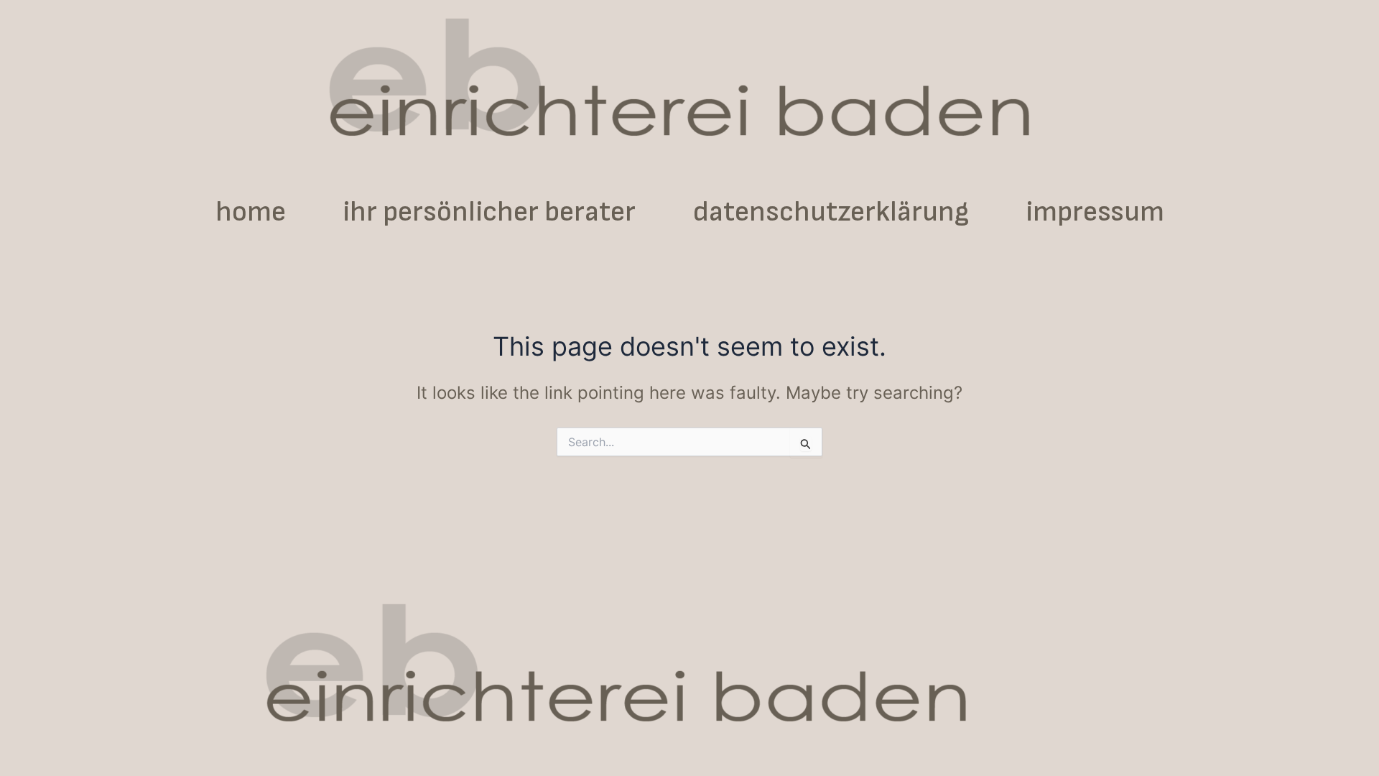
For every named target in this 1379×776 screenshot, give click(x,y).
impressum (1095, 212)
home (250, 212)
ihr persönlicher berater (489, 212)
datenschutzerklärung (831, 212)
